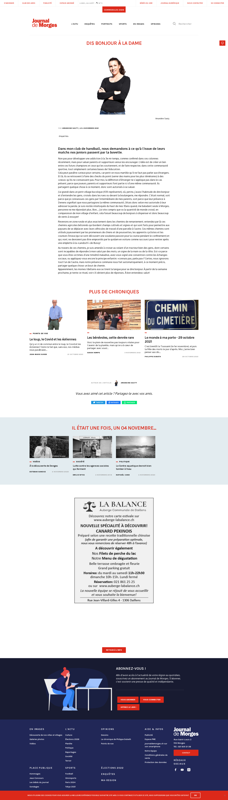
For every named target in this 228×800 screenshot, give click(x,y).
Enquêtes (90, 24)
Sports (123, 24)
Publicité (149, 735)
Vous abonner (128, 700)
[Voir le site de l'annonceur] (114, 550)
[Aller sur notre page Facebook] (175, 770)
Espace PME (150, 739)
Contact (186, 753)
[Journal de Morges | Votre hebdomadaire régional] (44, 27)
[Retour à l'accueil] (186, 732)
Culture (68, 735)
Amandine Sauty (70, 128)
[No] (224, 795)
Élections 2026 (72, 739)
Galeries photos (37, 739)
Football (69, 774)
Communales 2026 (114, 10)
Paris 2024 (70, 782)
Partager (131, 402)
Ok (195, 795)
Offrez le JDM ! (128, 707)
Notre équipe (151, 751)
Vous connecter (151, 700)
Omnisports (70, 778)
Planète (68, 743)
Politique (69, 748)
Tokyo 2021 (70, 787)
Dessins (104, 735)
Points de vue (107, 743)
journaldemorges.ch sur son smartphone (156, 745)
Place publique (41, 767)
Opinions (155, 24)
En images (138, 24)
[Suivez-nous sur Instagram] (188, 770)
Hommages (35, 774)
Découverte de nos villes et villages (46, 735)
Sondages (34, 787)
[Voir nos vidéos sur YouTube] (182, 770)
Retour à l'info (114, 650)
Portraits (106, 24)
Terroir (68, 761)
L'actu (74, 24)
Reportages (70, 752)
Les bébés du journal (39, 782)
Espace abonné (67, 3)
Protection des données (156, 762)
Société (68, 756)
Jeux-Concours (37, 778)
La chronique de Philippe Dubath (116, 739)
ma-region (108, 780)
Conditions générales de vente (156, 756)
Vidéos (33, 743)
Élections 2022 (112, 767)
